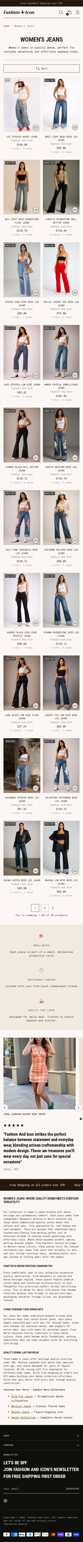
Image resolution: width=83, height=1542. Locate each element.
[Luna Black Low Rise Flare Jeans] (21, 683)
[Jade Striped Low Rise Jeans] (21, 352)
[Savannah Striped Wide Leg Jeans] (21, 765)
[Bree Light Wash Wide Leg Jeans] (61, 104)
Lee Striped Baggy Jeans (21, 136)
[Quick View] (35, 127)
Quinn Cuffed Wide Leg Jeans (22, 880)
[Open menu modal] (77, 12)
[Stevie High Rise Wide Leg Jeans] (21, 269)
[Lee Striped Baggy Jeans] (21, 104)
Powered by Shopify (15, 1523)
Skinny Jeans (20, 1412)
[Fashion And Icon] (18, 12)
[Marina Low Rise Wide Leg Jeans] (61, 848)
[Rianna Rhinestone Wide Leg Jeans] (61, 600)
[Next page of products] (52, 908)
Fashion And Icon (38, 1517)
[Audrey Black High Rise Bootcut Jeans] (21, 600)
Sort (44, 68)
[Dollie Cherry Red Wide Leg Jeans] (61, 269)
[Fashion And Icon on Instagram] (5, 1501)
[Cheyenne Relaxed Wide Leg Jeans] (61, 517)
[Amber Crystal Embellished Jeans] (61, 352)
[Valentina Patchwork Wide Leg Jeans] (61, 765)
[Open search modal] (61, 12)
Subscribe (73, 1488)
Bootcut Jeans (21, 1406)
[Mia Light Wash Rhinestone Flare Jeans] (21, 187)
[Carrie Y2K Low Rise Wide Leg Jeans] (61, 683)
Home (6, 25)
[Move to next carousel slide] (78, 1107)
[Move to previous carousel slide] (4, 1107)
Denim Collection (23, 1417)
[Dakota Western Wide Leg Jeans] (61, 435)
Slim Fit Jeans (22, 1396)
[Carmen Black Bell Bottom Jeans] (21, 435)
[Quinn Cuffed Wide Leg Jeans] (21, 848)
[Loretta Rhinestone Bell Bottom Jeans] (61, 187)
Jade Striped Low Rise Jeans (22, 384)
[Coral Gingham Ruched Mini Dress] (39, 1073)
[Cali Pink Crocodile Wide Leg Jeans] (21, 517)
